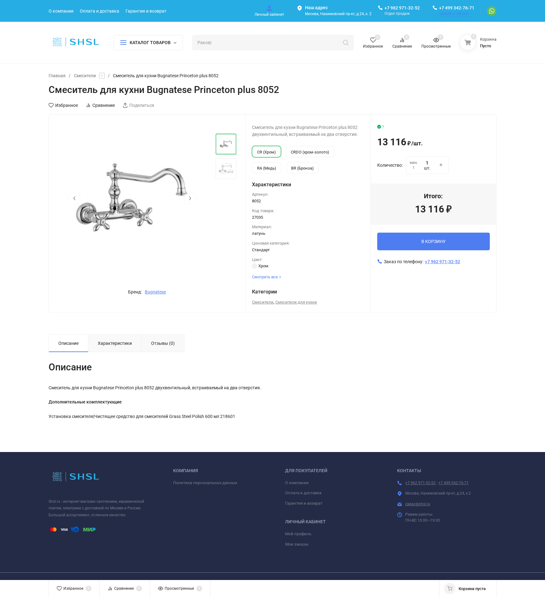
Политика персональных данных (205, 482)
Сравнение (103, 105)
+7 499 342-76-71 (456, 7)
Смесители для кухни (296, 302)
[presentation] (74, 198)
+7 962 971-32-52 (402, 7)
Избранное (66, 105)
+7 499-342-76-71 (453, 483)
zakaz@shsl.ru (417, 504)
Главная (57, 75)
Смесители (85, 75)
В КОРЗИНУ (433, 241)
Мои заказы (296, 544)
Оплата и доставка (303, 492)
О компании (297, 482)
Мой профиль (298, 533)
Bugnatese (155, 292)
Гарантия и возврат (303, 503)
